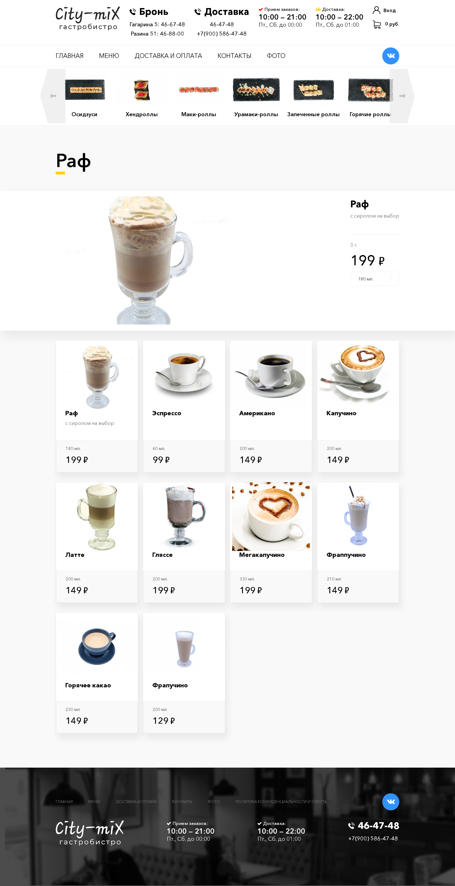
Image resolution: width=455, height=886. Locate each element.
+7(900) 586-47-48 (222, 33)
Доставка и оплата (168, 56)
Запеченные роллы (313, 114)
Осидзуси (85, 114)
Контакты (234, 56)
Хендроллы (142, 114)
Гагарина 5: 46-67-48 (157, 24)
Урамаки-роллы (256, 114)
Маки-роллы (198, 114)
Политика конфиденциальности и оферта (281, 801)
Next (402, 96)
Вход (390, 10)
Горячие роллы (371, 114)
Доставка (226, 11)
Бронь (153, 11)
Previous (52, 96)
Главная (70, 56)
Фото (276, 56)
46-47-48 (222, 24)
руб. (392, 24)
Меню (109, 56)
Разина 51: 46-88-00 (157, 33)
